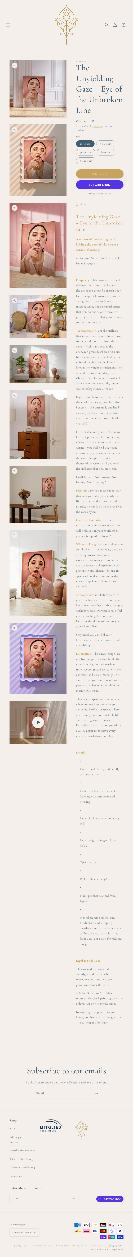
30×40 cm (105, 143)
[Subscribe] (96, 1093)
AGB (12, 1129)
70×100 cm (86, 160)
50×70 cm (85, 152)
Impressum (16, 1175)
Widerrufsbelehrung (21, 1159)
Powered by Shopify (43, 1245)
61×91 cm (106, 152)
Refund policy (62, 1245)
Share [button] (82, 204)
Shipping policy (116, 1245)
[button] (8, 25)
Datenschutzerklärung (22, 1167)
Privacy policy (79, 1245)
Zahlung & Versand (16, 1140)
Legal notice (117, 1249)
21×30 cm (85, 143)
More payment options (100, 193)
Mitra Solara (27, 1245)
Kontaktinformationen (22, 1150)
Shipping (97, 126)
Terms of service (97, 1245)
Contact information (98, 1249)
